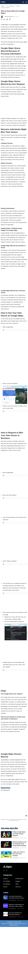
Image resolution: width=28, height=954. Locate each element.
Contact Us (10, 923)
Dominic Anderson (9, 16)
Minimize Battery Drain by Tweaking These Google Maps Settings (19, 843)
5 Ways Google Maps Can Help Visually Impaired (18, 833)
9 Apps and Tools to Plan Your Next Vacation (18, 853)
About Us (4, 923)
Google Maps (5, 7)
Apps (17, 6)
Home (2, 6)
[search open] (23, 2)
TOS (23, 923)
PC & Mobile (10, 6)
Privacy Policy (17, 923)
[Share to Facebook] (1, 19)
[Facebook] (4, 870)
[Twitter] (7, 870)
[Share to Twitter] (4, 19)
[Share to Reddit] (7, 19)
